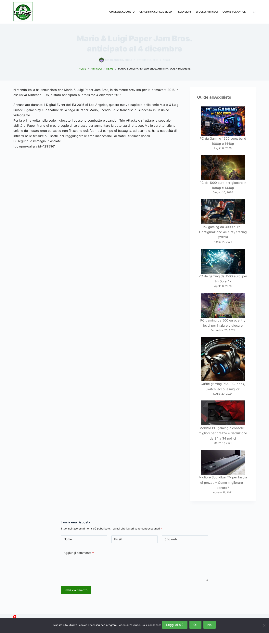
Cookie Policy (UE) (235, 11)
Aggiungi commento (79, 553)
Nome (68, 539)
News (166, 60)
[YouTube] (14, 616)
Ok (195, 625)
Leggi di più (175, 625)
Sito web (171, 539)
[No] (264, 625)
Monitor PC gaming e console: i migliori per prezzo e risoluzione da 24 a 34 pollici (223, 433)
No (209, 625)
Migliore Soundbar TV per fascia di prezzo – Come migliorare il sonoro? (223, 482)
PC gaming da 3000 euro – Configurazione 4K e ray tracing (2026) (223, 232)
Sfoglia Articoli (207, 11)
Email (118, 539)
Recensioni (184, 11)
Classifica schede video (155, 11)
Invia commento (76, 590)
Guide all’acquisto (121, 11)
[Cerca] (254, 12)
